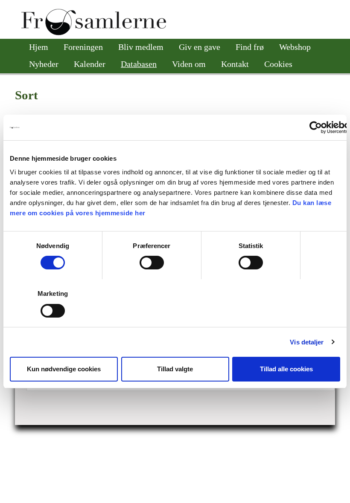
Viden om (189, 64)
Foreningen (83, 47)
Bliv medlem (140, 47)
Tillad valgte (175, 369)
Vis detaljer (307, 342)
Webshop (295, 47)
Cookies (278, 64)
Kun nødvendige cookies (64, 369)
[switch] (152, 262)
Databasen (139, 64)
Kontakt (235, 64)
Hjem (38, 47)
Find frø (250, 47)
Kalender (89, 64)
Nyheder (43, 64)
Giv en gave (199, 47)
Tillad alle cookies (286, 369)
